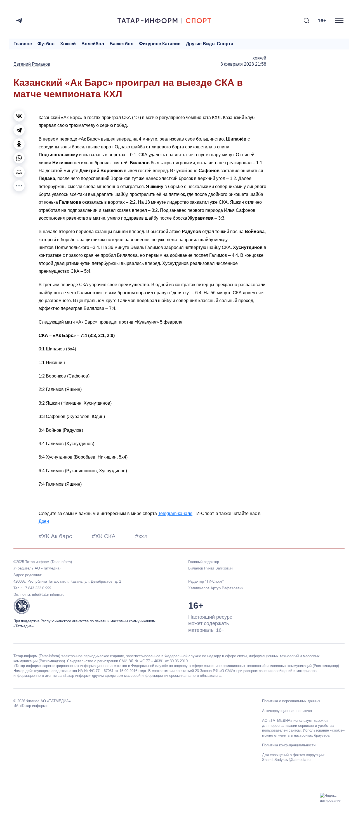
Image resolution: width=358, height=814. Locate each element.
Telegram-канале (175, 513)
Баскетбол (121, 43)
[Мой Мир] (19, 171)
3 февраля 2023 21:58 (243, 64)
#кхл (141, 536)
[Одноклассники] (19, 143)
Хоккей (68, 43)
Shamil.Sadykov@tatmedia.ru (286, 760)
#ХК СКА (104, 536)
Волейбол (92, 43)
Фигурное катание (159, 43)
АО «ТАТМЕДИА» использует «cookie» (295, 720)
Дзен (44, 521)
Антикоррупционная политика (287, 711)
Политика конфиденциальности (288, 745)
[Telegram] (19, 20)
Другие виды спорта (209, 43)
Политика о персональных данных (291, 701)
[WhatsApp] (19, 157)
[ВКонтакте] (19, 116)
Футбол (46, 43)
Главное (22, 43)
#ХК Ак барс (56, 536)
